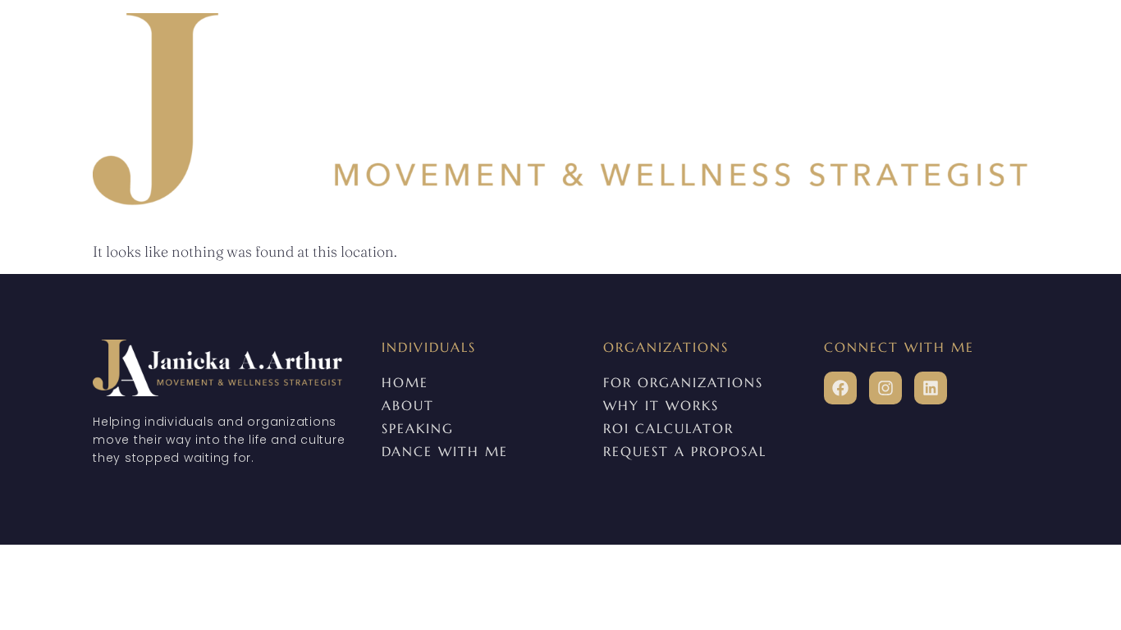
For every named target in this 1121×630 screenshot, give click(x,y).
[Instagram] (885, 388)
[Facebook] (840, 388)
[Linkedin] (930, 388)
